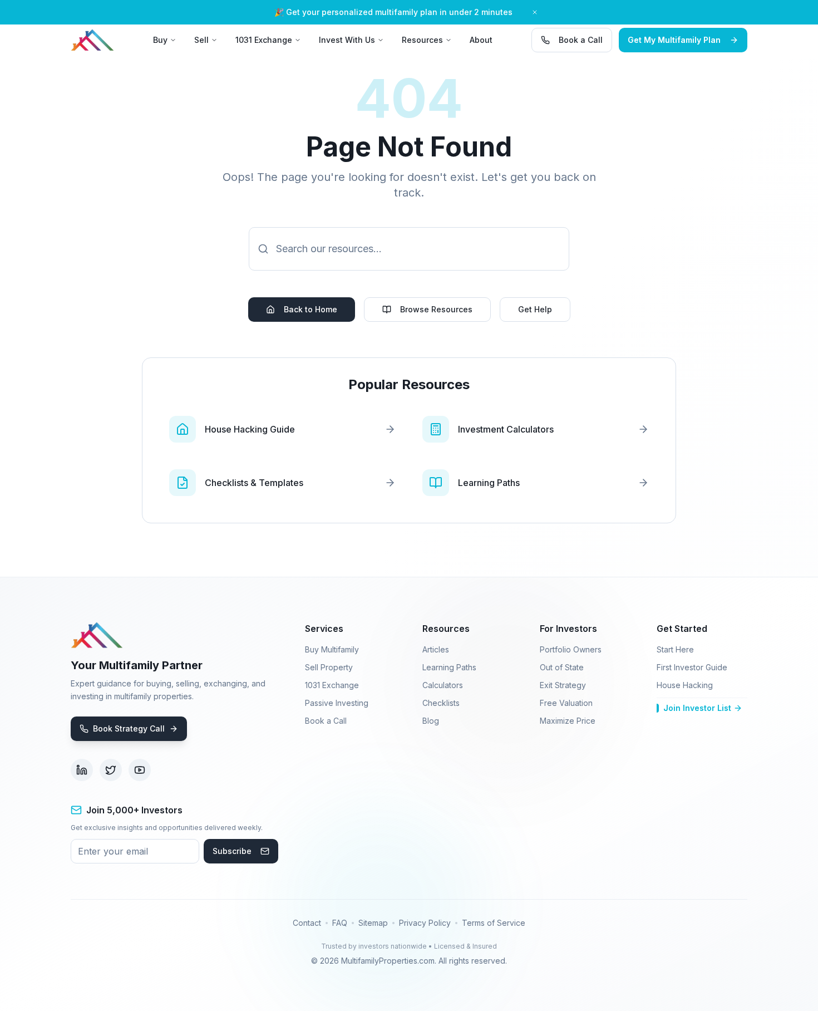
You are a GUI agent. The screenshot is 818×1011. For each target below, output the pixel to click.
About (481, 40)
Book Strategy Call (129, 728)
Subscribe (232, 851)
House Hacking (685, 685)
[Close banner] (535, 12)
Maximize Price (567, 720)
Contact (307, 922)
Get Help (535, 309)
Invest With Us (347, 40)
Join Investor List (697, 708)
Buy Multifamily (332, 649)
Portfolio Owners (571, 649)
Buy (160, 40)
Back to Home (310, 309)
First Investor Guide (692, 667)
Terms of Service (493, 922)
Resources (422, 40)
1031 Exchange (263, 40)
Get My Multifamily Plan (674, 40)
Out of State (562, 667)
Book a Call (581, 40)
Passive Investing (336, 703)
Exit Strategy (563, 685)
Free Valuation (566, 703)
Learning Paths (449, 667)
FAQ (339, 922)
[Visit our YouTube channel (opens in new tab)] (140, 770)
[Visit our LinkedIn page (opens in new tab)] (82, 770)
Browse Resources (436, 309)
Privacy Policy (425, 922)
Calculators (442, 685)
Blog (430, 720)
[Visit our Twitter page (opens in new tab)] (111, 770)
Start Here (675, 649)
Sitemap (373, 922)
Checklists (441, 703)
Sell (201, 40)
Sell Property (329, 667)
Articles (435, 649)
